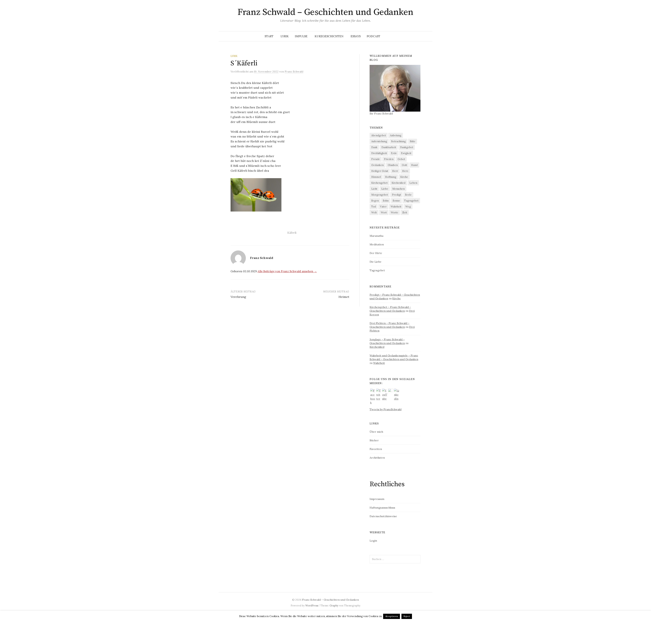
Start (269, 36)
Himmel (376, 176)
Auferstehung (379, 141)
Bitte (412, 141)
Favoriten (376, 449)
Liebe (384, 188)
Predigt (396, 194)
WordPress (311, 605)
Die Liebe (375, 261)
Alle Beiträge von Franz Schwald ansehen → (287, 271)
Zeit (404, 212)
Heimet (344, 297)
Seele (408, 194)
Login (373, 540)
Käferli (291, 233)
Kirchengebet (379, 182)
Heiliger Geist (379, 171)
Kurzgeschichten (329, 36)
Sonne (396, 200)
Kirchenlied (398, 182)
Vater (383, 206)
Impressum (377, 499)
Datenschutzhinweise (383, 516)
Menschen (398, 188)
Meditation (377, 244)
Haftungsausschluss (382, 507)
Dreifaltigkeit (379, 153)
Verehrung (238, 297)
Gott (404, 165)
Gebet (401, 159)
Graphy (334, 605)
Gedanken (377, 165)
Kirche (404, 176)
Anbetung (395, 135)
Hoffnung (390, 176)
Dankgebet (406, 147)
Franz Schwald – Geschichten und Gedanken (325, 12)
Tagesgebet (411, 200)
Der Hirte (376, 253)
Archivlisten (377, 457)
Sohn (386, 200)
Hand (414, 165)
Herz (405, 171)
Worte (394, 212)
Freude (375, 159)
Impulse (301, 36)
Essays (356, 36)
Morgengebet (379, 194)
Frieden (388, 159)
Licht (374, 188)
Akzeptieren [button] (391, 616)
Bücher (374, 440)
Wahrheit (396, 206)
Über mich (376, 431)
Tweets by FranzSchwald (385, 409)
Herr (395, 171)
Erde (394, 153)
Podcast (373, 36)
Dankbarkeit (388, 147)
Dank (374, 147)
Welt (374, 212)
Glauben (393, 165)
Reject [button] (406, 616)
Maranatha (376, 235)
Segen (375, 200)
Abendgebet (378, 135)
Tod (373, 206)
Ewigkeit (406, 153)
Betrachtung (398, 141)
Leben (413, 182)
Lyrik (285, 36)
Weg (408, 206)
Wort (384, 212)
